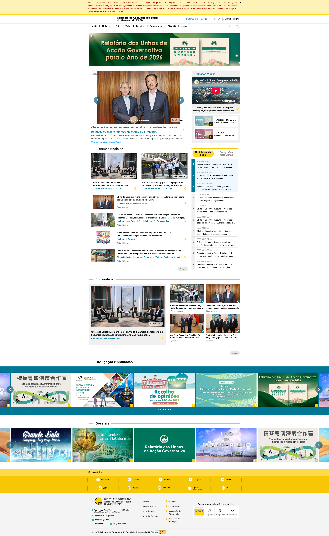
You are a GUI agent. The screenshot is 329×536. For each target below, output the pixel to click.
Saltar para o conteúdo (196, 19)
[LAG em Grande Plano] (226, 445)
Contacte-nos (174, 506)
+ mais (182, 269)
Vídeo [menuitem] (128, 26)
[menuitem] (106, 26)
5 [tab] (168, 409)
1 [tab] (158, 409)
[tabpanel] (164, 390)
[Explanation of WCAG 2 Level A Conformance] (160, 532)
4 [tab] (165, 409)
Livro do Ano (148, 511)
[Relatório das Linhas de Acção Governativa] (164, 445)
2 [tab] (160, 409)
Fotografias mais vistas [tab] (226, 153)
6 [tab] (171, 409)
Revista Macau (149, 506)
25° (228, 19)
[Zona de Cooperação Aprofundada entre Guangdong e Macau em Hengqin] (288, 445)
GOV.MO (146, 501)
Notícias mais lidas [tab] (203, 153)
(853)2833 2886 (101, 524)
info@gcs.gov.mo (102, 520)
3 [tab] (163, 409)
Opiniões (172, 501)
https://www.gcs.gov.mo (104, 516)
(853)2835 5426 (119, 524)
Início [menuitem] (94, 26)
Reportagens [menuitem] (156, 26)
